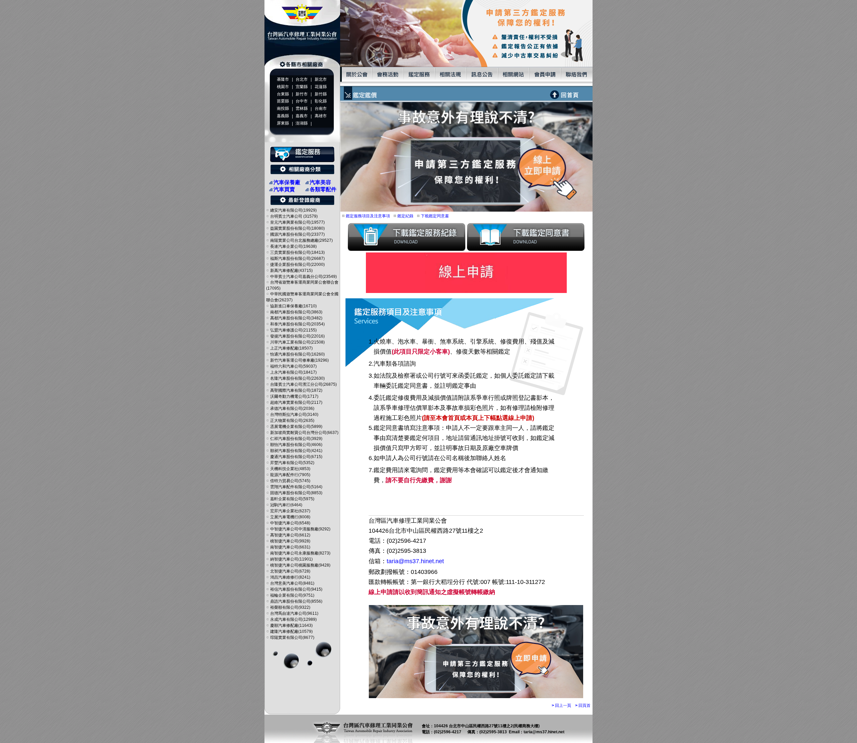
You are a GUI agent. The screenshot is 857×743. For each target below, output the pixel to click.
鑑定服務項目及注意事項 (367, 216)
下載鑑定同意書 (434, 216)
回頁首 (583, 705)
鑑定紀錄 (404, 216)
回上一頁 (561, 705)
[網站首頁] (302, 65)
